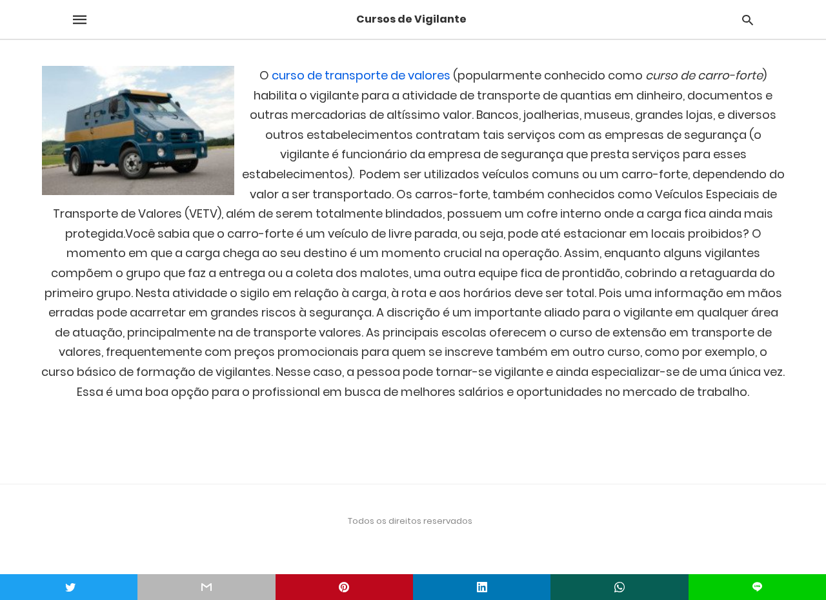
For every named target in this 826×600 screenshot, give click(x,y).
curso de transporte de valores (361, 75)
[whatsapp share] (619, 587)
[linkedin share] (481, 587)
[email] (206, 587)
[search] (747, 19)
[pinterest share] (344, 587)
